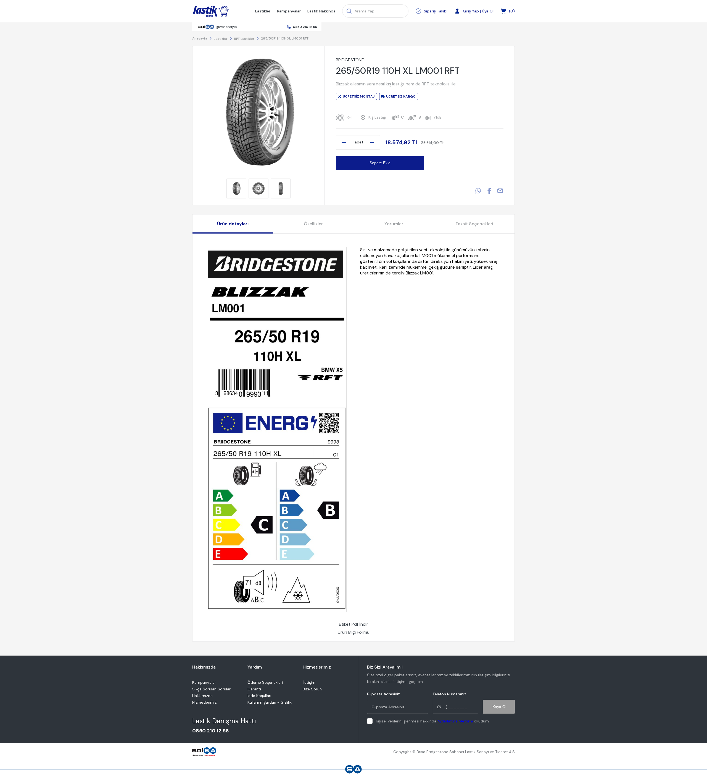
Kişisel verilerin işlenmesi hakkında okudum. (433, 721)
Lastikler (262, 11)
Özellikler (313, 224)
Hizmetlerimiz (204, 702)
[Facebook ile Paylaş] (489, 190)
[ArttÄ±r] (372, 142)
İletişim (309, 682)
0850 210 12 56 (305, 27)
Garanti (254, 689)
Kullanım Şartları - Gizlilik (269, 702)
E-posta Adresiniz (383, 694)
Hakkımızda (202, 695)
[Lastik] (210, 11)
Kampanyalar (289, 11)
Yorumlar (393, 224)
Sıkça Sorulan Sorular (211, 689)
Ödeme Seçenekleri (265, 682)
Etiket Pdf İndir (353, 624)
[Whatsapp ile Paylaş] (478, 190)
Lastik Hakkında (321, 11)
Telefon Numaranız (449, 694)
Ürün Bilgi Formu (354, 632)
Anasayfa (199, 38)
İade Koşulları (259, 695)
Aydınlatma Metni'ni (455, 721)
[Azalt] (344, 142)
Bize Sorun (312, 689)
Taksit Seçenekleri (474, 224)
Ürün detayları (233, 224)
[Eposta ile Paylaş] (500, 190)
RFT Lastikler (244, 38)
